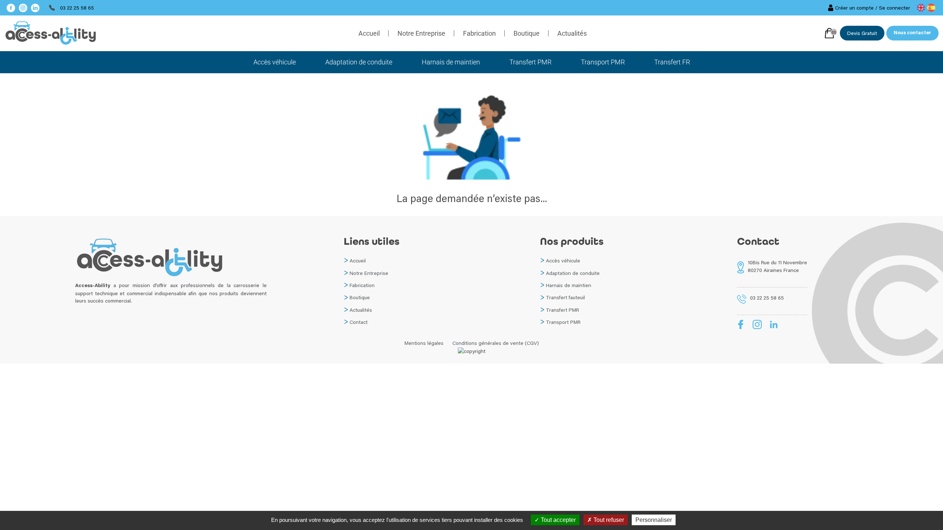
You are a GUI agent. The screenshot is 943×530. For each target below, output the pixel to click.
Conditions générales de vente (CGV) (495, 343)
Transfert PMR (530, 62)
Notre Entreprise (421, 33)
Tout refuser (608, 520)
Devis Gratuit (862, 33)
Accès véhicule (274, 62)
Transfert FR (672, 62)
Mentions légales (424, 343)
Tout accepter (557, 520)
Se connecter (894, 7)
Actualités (572, 33)
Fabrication (479, 33)
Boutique (526, 33)
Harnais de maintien (451, 62)
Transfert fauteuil (565, 297)
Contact (359, 322)
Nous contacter (912, 33)
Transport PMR (603, 62)
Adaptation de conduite (358, 62)
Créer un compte (854, 7)
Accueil (369, 33)
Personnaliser (653, 520)
